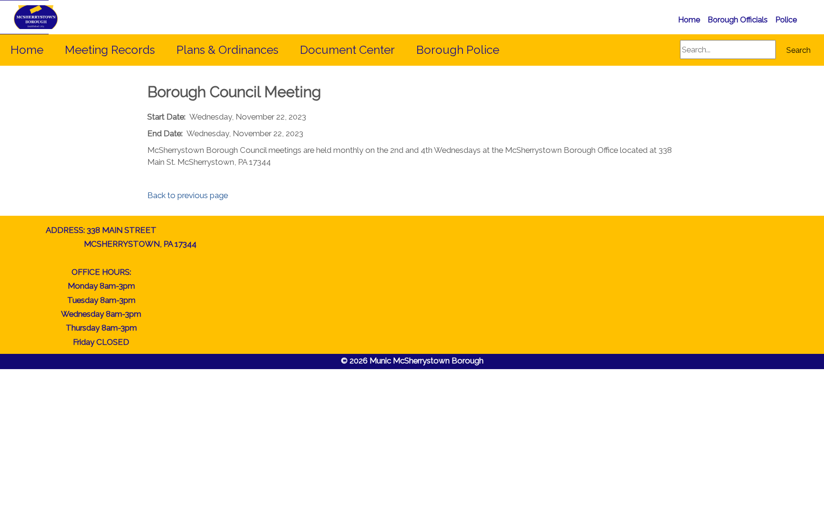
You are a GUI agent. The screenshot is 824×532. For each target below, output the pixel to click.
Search (798, 50)
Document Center (347, 50)
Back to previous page (187, 195)
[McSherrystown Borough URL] (24, 17)
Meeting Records (110, 50)
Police (786, 19)
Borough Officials (738, 19)
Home (689, 19)
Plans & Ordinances (227, 50)
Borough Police (457, 50)
